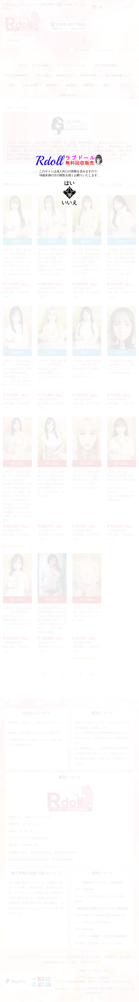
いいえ (69, 202)
